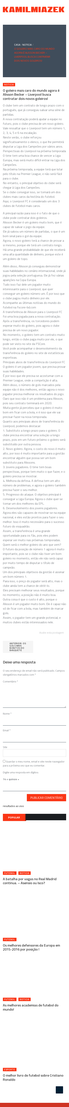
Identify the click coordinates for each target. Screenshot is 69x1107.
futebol (9, 873)
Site (5, 747)
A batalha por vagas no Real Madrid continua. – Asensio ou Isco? (30, 881)
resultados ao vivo (13, 806)
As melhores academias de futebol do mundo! (30, 1007)
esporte (9, 1069)
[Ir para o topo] (59, 1090)
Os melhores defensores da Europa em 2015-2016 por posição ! (31, 947)
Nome (7, 713)
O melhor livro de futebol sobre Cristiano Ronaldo (33, 1077)
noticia (9, 84)
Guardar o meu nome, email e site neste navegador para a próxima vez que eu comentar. (34, 763)
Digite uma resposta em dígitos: (21, 772)
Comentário (10, 681)
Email (7, 730)
